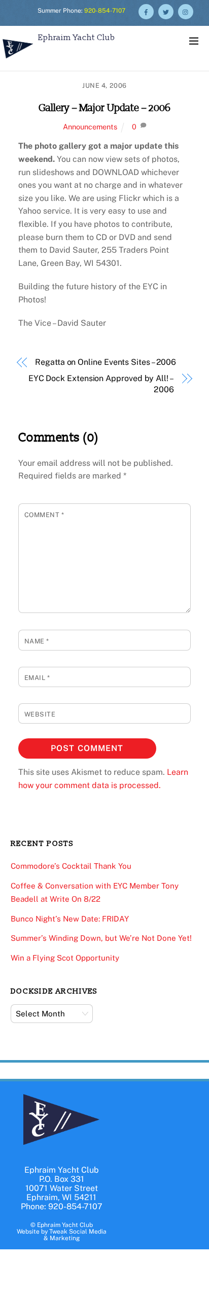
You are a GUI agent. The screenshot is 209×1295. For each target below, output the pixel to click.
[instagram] (185, 11)
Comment (44, 515)
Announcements (90, 126)
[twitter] (165, 11)
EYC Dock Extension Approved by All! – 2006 (101, 383)
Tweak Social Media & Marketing (75, 1235)
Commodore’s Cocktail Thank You (71, 866)
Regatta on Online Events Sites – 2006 (105, 362)
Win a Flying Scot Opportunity (65, 957)
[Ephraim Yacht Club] (18, 59)
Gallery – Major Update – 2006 (104, 108)
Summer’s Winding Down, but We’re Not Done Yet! (101, 938)
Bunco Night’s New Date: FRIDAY (70, 918)
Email (37, 677)
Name (36, 641)
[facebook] (146, 11)
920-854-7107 (104, 10)
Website (40, 714)
